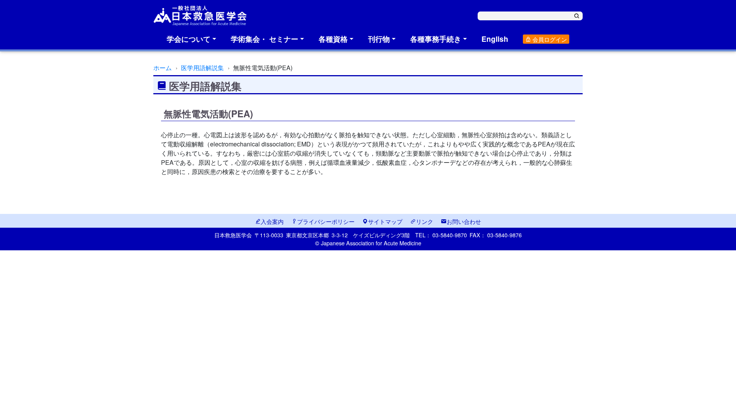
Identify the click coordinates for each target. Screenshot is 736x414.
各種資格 (333, 39)
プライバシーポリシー (326, 221)
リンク (424, 221)
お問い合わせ (464, 221)
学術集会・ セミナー (264, 39)
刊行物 (379, 39)
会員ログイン (549, 39)
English (494, 39)
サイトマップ (385, 221)
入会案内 (272, 221)
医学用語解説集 (202, 67)
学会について (188, 39)
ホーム (162, 67)
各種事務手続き (435, 39)
